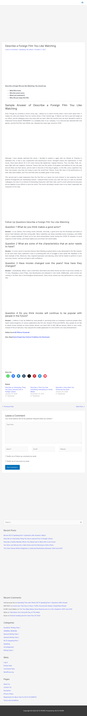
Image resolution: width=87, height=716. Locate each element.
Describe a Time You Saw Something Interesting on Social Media (41, 389)
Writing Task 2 (8, 650)
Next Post (80, 406)
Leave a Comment (11, 49)
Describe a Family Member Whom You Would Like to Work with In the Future (29, 542)
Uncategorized (9, 647)
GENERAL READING (10, 631)
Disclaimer (7, 690)
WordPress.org (9, 672)
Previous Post (8, 406)
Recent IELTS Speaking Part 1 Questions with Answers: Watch (25, 535)
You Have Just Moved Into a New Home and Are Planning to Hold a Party (29, 545)
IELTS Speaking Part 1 (11, 640)
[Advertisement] (43, 26)
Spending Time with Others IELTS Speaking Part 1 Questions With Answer (42, 602)
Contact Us (7, 687)
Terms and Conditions (11, 700)
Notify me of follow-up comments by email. (21, 456)
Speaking (22, 49)
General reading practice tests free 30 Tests (25, 615)
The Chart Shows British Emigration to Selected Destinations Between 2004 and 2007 (33, 548)
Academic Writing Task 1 (12, 627)
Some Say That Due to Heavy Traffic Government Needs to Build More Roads (39, 606)
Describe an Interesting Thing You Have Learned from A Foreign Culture (15, 389)
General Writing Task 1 (11, 634)
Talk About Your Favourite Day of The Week (25, 612)
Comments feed (9, 669)
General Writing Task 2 (11, 637)
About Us (7, 684)
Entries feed (8, 665)
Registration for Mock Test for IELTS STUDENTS (20, 697)
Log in (6, 662)
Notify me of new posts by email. (18, 461)
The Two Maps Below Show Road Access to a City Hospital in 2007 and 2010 (45, 609)
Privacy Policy (8, 694)
